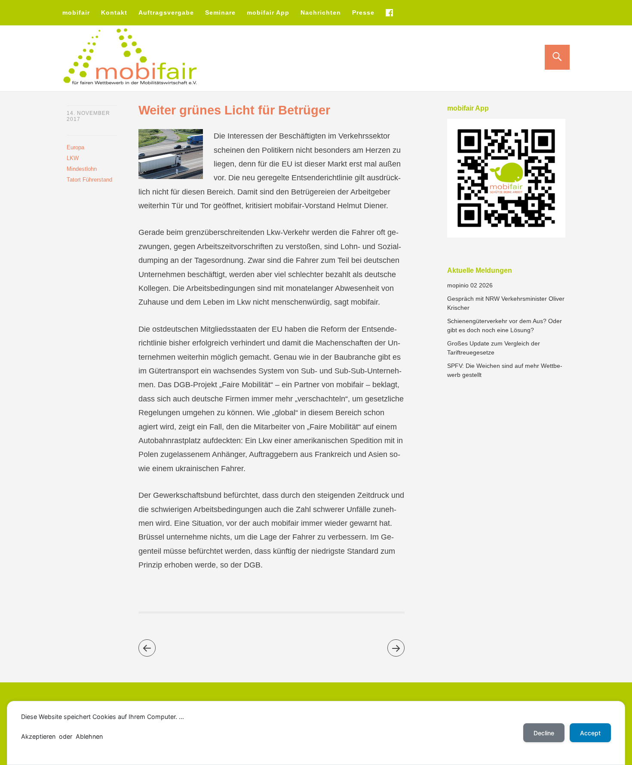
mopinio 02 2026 (470, 285)
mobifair (76, 12)
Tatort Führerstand (89, 179)
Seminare (220, 12)
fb (389, 12)
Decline (544, 733)
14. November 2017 (88, 116)
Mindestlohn (82, 169)
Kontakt (114, 12)
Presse (363, 12)
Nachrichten (321, 12)
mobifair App (268, 12)
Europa (75, 147)
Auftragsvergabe (166, 12)
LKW (73, 158)
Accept (590, 733)
